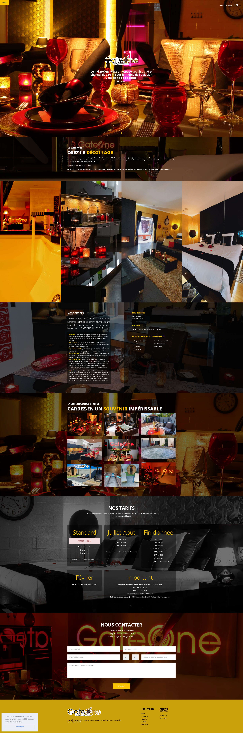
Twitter (163, 718)
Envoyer (121, 686)
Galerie (144, 719)
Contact (144, 724)
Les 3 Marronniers (160, 344)
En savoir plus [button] (17, 721)
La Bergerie (136, 347)
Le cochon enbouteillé (161, 341)
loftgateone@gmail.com (124, 636)
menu (4, 2)
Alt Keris (135, 344)
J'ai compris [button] (20, 726)
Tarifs (143, 722)
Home (143, 714)
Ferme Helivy (158, 347)
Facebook (163, 715)
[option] (30, 241)
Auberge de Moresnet (139, 341)
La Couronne (137, 349)
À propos (144, 716)
